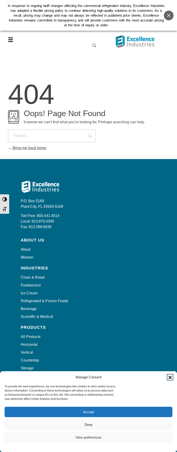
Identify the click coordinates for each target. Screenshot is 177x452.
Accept (88, 412)
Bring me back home (29, 148)
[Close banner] (169, 15)
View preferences (88, 437)
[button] (170, 377)
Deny (89, 425)
